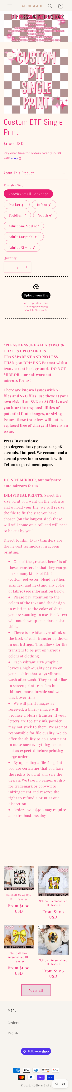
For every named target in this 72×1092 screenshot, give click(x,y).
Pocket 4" (17, 204)
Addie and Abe (41, 1085)
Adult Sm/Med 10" (24, 226)
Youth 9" (45, 215)
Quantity (10, 258)
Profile (13, 1033)
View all (36, 990)
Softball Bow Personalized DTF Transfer (18, 957)
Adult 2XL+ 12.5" (22, 247)
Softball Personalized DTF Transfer (53, 903)
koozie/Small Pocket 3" (28, 194)
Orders (13, 1022)
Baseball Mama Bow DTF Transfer (19, 897)
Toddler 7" (17, 215)
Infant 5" (44, 204)
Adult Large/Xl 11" (24, 236)
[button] (9, 6)
